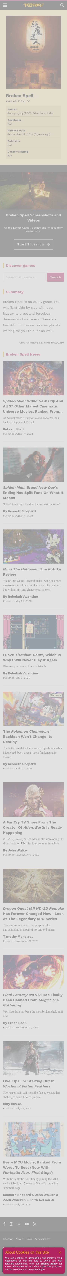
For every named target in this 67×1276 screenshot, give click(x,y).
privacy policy (49, 1263)
